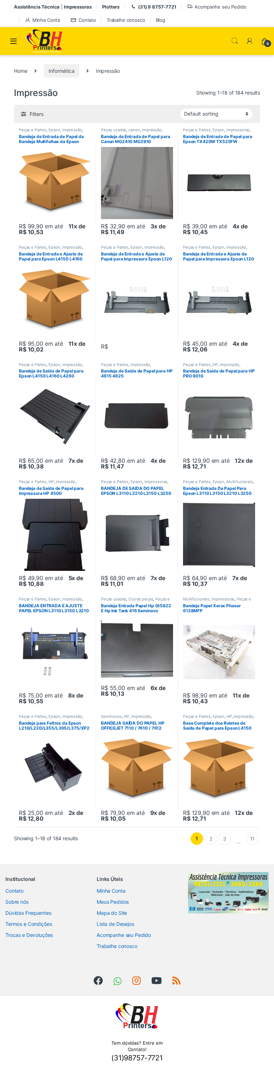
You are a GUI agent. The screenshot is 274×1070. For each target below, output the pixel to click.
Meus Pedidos (113, 902)
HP (215, 364)
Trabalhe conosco (126, 20)
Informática (61, 71)
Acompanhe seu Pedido (220, 7)
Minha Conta (46, 20)
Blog (160, 20)
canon (134, 129)
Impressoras (238, 129)
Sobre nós (17, 902)
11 (252, 839)
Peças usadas (113, 129)
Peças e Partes (32, 129)
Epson (54, 129)
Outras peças (140, 599)
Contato (87, 20)
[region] (228, 893)
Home (20, 71)
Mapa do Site (112, 913)
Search (235, 41)
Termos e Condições (28, 924)
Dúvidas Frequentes (28, 913)
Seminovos (111, 716)
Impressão (72, 129)
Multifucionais (240, 481)
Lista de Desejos (115, 924)
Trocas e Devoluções (29, 935)
